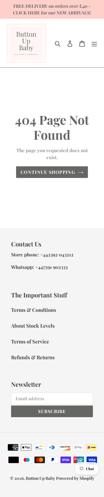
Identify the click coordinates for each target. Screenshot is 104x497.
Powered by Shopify (75, 478)
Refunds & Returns (33, 357)
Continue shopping (48, 172)
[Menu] (94, 43)
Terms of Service (30, 341)
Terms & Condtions (33, 310)
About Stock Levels (33, 325)
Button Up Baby (41, 478)
